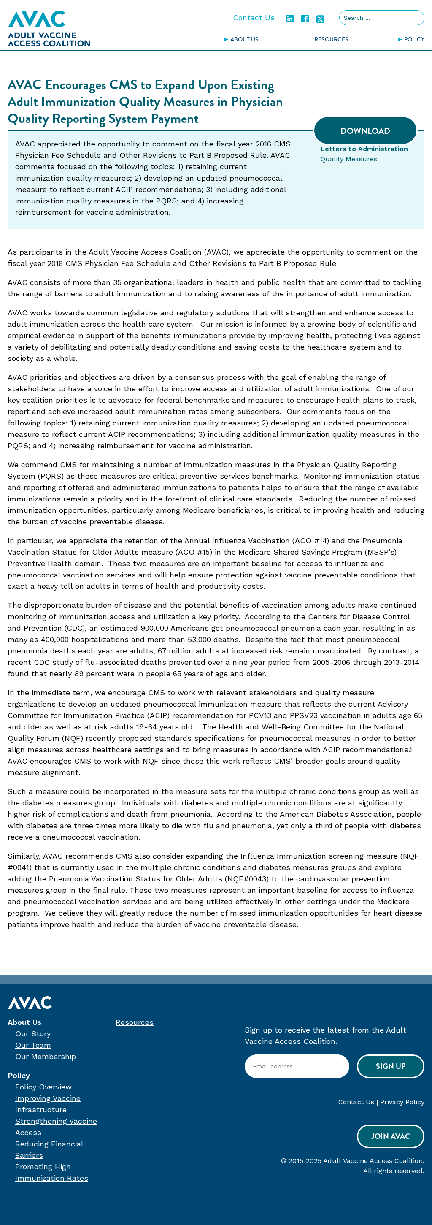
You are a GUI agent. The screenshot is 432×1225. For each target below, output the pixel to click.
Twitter (320, 18)
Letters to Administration (364, 149)
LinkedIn (289, 18)
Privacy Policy (402, 1102)
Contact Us (254, 17)
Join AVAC (390, 1136)
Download (365, 131)
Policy (19, 1075)
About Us (244, 39)
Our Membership (45, 1056)
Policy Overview (43, 1086)
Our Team (33, 1045)
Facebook (305, 18)
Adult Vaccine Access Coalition (49, 28)
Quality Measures (349, 159)
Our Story (33, 1033)
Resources (331, 39)
